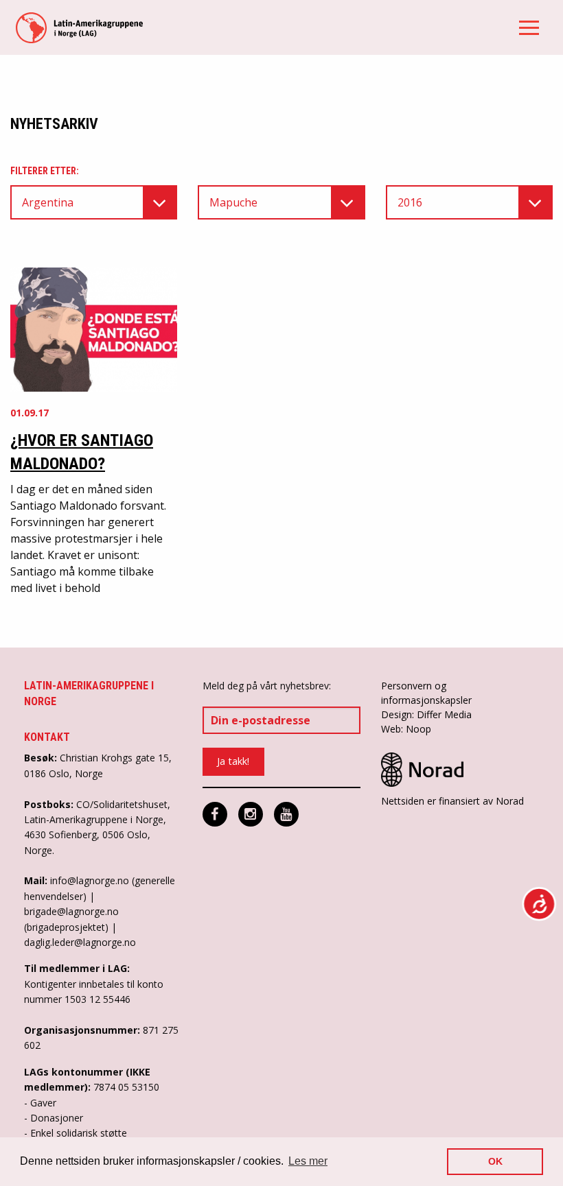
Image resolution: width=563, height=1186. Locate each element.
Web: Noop (406, 728)
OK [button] (495, 1161)
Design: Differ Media (426, 714)
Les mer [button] (308, 1161)
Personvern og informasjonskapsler (426, 693)
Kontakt (47, 737)
